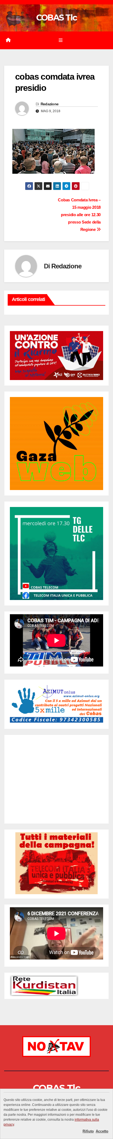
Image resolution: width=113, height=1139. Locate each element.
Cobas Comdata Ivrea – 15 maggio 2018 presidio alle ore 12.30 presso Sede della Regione (79, 215)
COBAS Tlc (56, 18)
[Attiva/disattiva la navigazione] (60, 40)
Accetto (102, 1131)
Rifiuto (88, 1131)
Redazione (50, 104)
